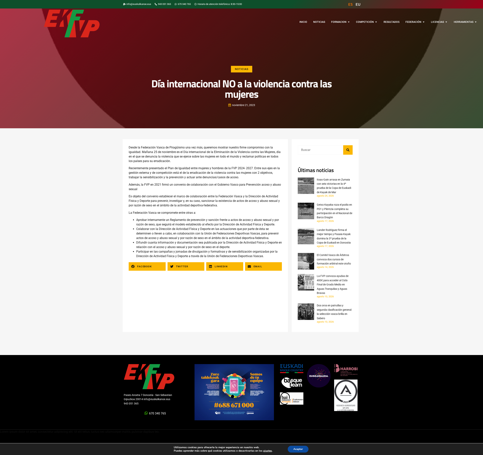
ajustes (267, 451)
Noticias (241, 69)
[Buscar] (348, 150)
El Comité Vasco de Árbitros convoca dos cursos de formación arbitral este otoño (334, 259)
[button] (147, 266)
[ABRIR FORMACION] (348, 22)
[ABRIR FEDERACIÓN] (423, 22)
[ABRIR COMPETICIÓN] (376, 22)
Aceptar (298, 449)
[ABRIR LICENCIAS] (446, 22)
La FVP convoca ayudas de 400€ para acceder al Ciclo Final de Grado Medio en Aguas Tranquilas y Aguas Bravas (332, 284)
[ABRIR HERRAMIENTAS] (475, 22)
